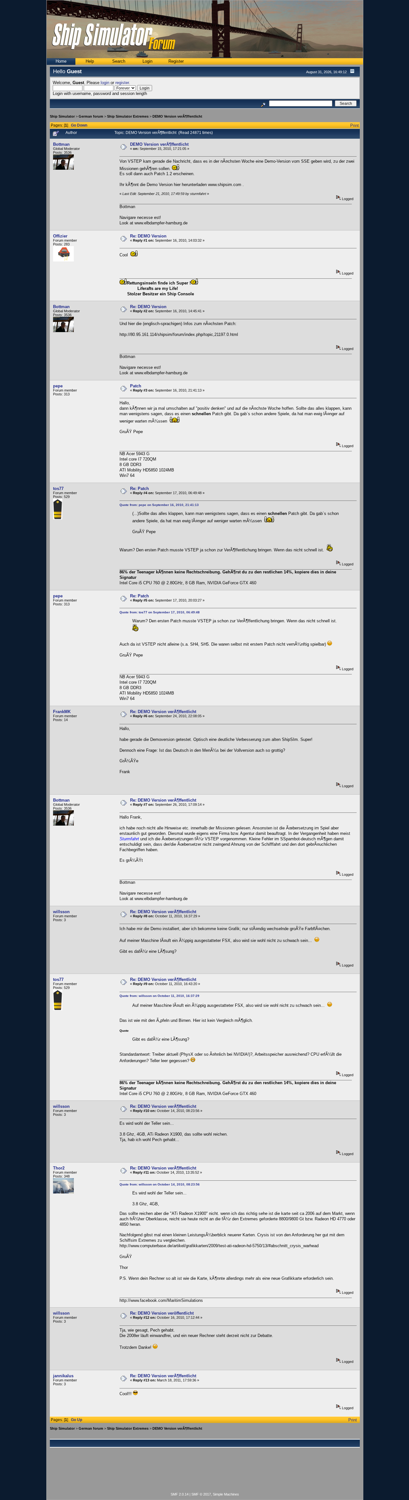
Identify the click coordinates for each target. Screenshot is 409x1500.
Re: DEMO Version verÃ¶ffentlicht (163, 711)
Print (354, 125)
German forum (91, 116)
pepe (58, 386)
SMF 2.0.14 (180, 1494)
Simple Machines (226, 1494)
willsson (61, 911)
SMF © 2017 (201, 1494)
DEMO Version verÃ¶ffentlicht (177, 116)
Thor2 (59, 1168)
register (122, 82)
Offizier (60, 236)
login (105, 82)
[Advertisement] (205, 1473)
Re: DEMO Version (148, 236)
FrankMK (62, 711)
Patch (135, 386)
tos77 (58, 488)
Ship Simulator (62, 116)
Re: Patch (139, 488)
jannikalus (63, 1375)
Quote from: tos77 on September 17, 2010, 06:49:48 (160, 612)
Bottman (61, 144)
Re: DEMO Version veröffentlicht (162, 1313)
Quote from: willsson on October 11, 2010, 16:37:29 (159, 996)
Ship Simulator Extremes (128, 116)
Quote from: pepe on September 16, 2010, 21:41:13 (159, 505)
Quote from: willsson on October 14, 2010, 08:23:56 (160, 1184)
